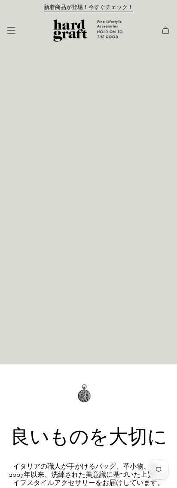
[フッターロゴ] (88, 399)
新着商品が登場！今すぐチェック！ (88, 7)
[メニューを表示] (11, 30)
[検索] (24, 30)
